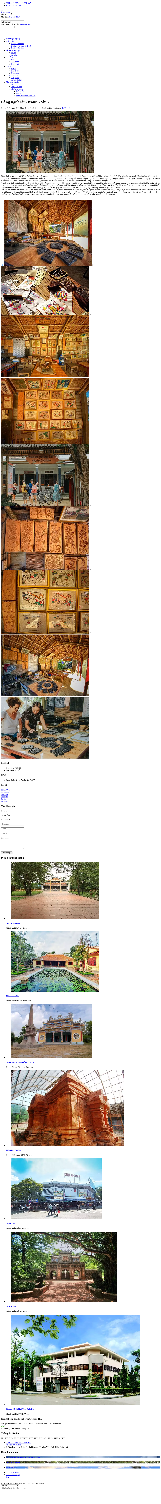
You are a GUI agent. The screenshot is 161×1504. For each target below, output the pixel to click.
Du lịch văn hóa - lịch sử (21, 46)
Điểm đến (10, 41)
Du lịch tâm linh (17, 48)
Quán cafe (15, 64)
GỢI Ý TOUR (12, 75)
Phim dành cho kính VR (25, 96)
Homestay (15, 73)
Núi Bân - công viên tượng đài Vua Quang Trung (23, 1457)
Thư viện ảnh (16, 87)
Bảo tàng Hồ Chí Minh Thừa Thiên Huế (20, 1409)
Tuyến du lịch (16, 80)
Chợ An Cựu (10, 1223)
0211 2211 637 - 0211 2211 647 (18, 3)
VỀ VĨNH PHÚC (13, 39)
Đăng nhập (5, 12)
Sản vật (19, 93)
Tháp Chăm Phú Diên (13, 1150)
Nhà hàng (15, 62)
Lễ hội (13, 53)
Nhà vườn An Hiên (12, 996)
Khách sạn (15, 71)
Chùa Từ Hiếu (11, 1306)
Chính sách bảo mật (12, 1472)
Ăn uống (9, 57)
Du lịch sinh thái (17, 44)
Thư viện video (17, 89)
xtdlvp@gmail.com (13, 5)
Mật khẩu (5, 17)
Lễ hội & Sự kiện (13, 50)
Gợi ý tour (15, 78)
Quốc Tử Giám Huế (13, 923)
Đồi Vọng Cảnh (11, 1467)
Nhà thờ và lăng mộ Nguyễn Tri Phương (20, 1062)
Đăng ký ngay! (26, 24)
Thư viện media (12, 82)
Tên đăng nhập (7, 14)
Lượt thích (65, 108)
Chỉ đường (5, 790)
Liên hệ (8, 1477)
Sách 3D (14, 84)
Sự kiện (14, 55)
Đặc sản (14, 59)
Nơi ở (8, 66)
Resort (13, 68)
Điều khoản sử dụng (13, 1475)
